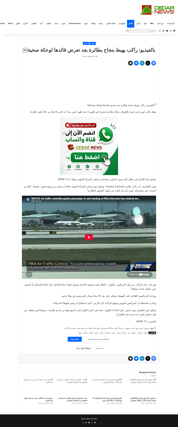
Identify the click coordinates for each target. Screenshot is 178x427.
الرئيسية (171, 23)
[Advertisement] (89, 85)
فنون (85, 23)
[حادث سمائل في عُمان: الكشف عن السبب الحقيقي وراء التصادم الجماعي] (71, 387)
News (10, 23)
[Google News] (83, 348)
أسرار (138, 23)
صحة (56, 23)
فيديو (63, 23)
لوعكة (85, 333)
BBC (152, 23)
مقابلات (48, 23)
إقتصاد (93, 23)
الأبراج (25, 23)
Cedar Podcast (74, 23)
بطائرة (133, 333)
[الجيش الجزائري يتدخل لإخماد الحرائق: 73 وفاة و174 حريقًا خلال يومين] (106, 387)
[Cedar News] (158, 10)
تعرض (118, 333)
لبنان (145, 23)
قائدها (91, 333)
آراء (41, 23)
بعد (129, 333)
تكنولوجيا (122, 23)
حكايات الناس (111, 23)
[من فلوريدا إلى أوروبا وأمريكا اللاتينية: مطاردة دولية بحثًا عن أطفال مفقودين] (140, 387)
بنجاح (124, 333)
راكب (113, 333)
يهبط (80, 333)
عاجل (101, 333)
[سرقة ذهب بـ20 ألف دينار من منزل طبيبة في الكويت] (37, 387)
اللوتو (18, 23)
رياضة (101, 23)
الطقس (33, 23)
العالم (131, 23)
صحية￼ (107, 333)
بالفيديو (140, 333)
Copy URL (75, 339)
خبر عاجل (160, 23)
